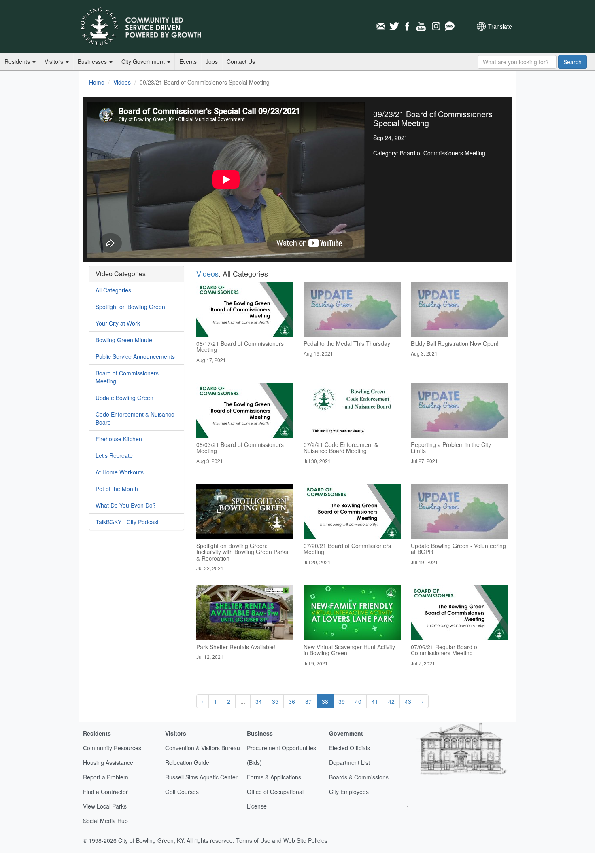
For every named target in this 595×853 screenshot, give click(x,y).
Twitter (394, 26)
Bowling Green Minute (124, 340)
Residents (18, 61)
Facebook (408, 26)
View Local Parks (105, 806)
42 (391, 701)
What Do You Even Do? (126, 505)
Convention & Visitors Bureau (202, 748)
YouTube (422, 26)
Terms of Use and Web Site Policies (281, 840)
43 (408, 701)
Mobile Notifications (449, 26)
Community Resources (112, 748)
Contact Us (241, 61)
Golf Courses (182, 791)
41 (375, 701)
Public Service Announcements (135, 356)
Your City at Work (118, 323)
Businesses (93, 61)
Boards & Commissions (359, 777)
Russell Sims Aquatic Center (201, 777)
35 (275, 701)
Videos (122, 82)
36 (292, 701)
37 (308, 701)
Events (188, 61)
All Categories (113, 290)
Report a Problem (105, 777)
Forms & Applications (274, 777)
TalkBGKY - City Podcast (127, 522)
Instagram (435, 26)
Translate (500, 26)
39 (341, 701)
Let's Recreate (114, 455)
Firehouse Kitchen (119, 439)
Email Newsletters (380, 26)
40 (358, 701)
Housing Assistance (108, 762)
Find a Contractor (105, 791)
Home (96, 82)
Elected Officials (349, 748)
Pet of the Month (117, 489)
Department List (349, 762)
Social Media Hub (105, 821)
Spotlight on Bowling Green (130, 307)
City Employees (349, 791)
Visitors (55, 61)
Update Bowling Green (124, 398)
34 (258, 701)
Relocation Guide (187, 762)
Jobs (212, 61)
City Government (143, 61)
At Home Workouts (120, 472)
